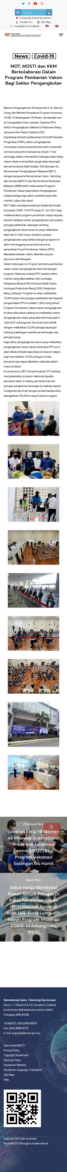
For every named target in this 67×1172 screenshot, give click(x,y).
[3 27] (33, 524)
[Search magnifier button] (49, 12)
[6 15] (33, 653)
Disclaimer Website (15, 1065)
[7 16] (33, 696)
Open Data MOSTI (14, 1045)
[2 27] (33, 481)
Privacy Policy (12, 1050)
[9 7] (33, 792)
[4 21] (33, 567)
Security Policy (12, 1060)
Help (6, 1079)
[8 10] (33, 749)
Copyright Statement (16, 1055)
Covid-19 (44, 56)
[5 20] (33, 610)
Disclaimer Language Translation (23, 1069)
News (21, 56)
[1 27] (33, 438)
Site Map (9, 1074)
